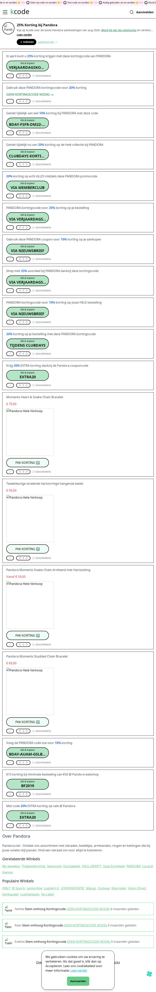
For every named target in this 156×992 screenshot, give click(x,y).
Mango (91, 888)
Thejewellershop (33, 866)
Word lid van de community (118, 30)
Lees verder (79, 970)
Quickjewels (71, 866)
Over (39, 962)
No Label (47, 894)
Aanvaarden (78, 981)
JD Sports (18, 888)
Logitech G (51, 888)
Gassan (7, 872)
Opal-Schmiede (114, 866)
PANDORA (133, 866)
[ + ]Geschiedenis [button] (42, 75)
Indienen (28, 42)
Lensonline (34, 888)
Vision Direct (137, 888)
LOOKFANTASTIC (72, 888)
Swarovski (54, 866)
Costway (104, 888)
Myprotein (119, 888)
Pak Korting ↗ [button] (27, 463)
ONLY (6, 888)
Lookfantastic (30, 894)
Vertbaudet (10, 894)
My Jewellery (11, 866)
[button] (27, 66)
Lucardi (147, 866)
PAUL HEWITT (91, 866)
